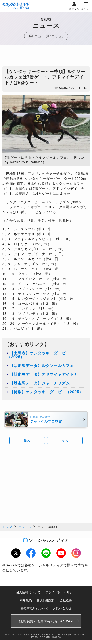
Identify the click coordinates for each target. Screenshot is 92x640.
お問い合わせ (62, 608)
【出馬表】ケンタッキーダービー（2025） (38, 354)
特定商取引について (34, 608)
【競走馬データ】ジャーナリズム (40, 383)
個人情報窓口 (46, 600)
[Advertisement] (46, 57)
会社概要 (66, 600)
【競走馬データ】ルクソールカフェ (42, 365)
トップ (7, 526)
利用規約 (26, 600)
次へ (64, 440)
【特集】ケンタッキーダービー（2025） (46, 391)
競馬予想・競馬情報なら (46, 621)
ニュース (24, 526)
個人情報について (28, 592)
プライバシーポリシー (60, 592)
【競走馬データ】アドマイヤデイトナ (44, 374)
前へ (27, 440)
